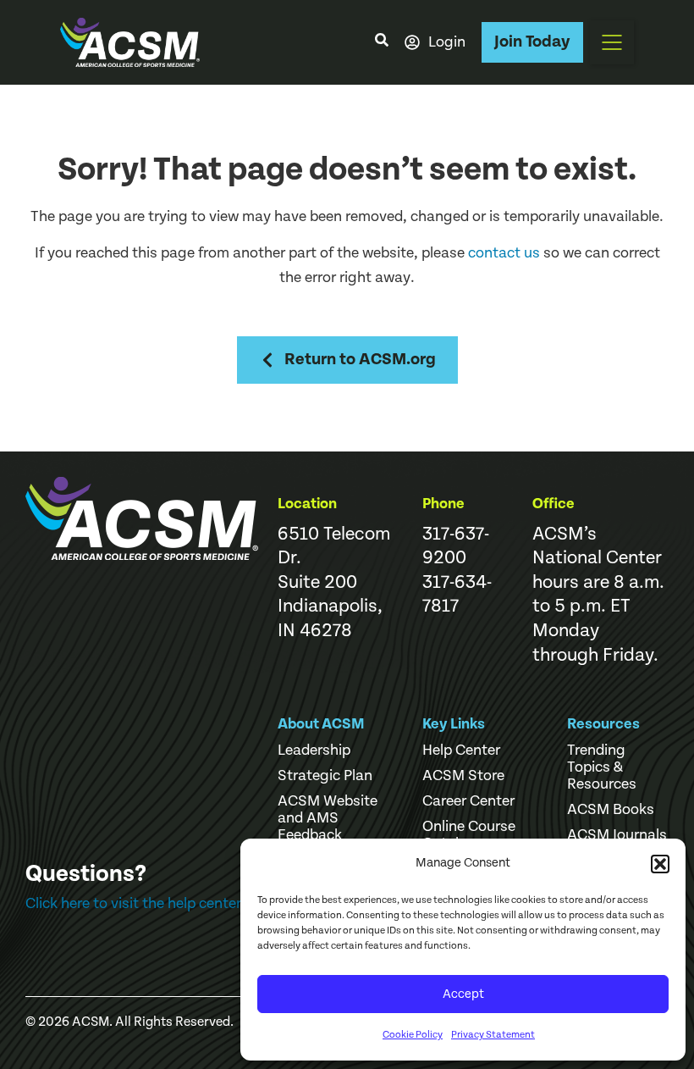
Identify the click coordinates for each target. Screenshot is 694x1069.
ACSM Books (610, 809)
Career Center (468, 801)
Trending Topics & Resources (601, 767)
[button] (660, 864)
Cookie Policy (413, 1034)
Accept (463, 994)
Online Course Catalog (468, 835)
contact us (504, 253)
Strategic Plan (325, 775)
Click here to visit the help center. (135, 903)
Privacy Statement (493, 1034)
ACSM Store (463, 775)
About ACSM (321, 724)
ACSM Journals (617, 835)
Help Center (461, 750)
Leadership (314, 750)
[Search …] (382, 42)
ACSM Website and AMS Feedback (327, 818)
